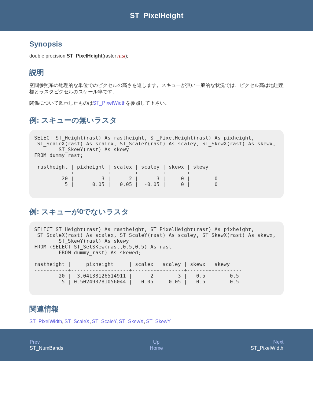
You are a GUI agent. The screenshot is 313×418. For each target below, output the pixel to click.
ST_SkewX (131, 321)
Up (156, 342)
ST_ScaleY (104, 321)
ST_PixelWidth (109, 103)
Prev (35, 342)
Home (156, 348)
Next (278, 342)
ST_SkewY (158, 321)
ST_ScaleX (77, 321)
